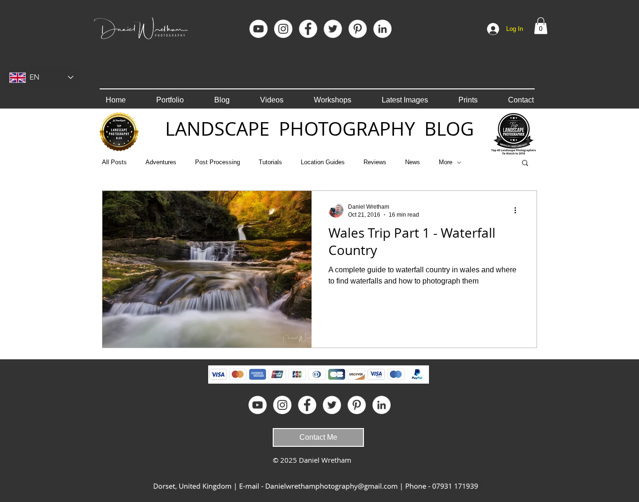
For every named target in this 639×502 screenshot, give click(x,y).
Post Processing (217, 162)
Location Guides (323, 162)
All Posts (114, 162)
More (445, 162)
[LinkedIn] (382, 29)
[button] (541, 25)
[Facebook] (308, 29)
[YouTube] (258, 29)
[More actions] (518, 210)
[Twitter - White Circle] (333, 29)
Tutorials (270, 162)
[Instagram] (283, 29)
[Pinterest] (358, 29)
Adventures (160, 162)
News (412, 162)
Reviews (374, 162)
